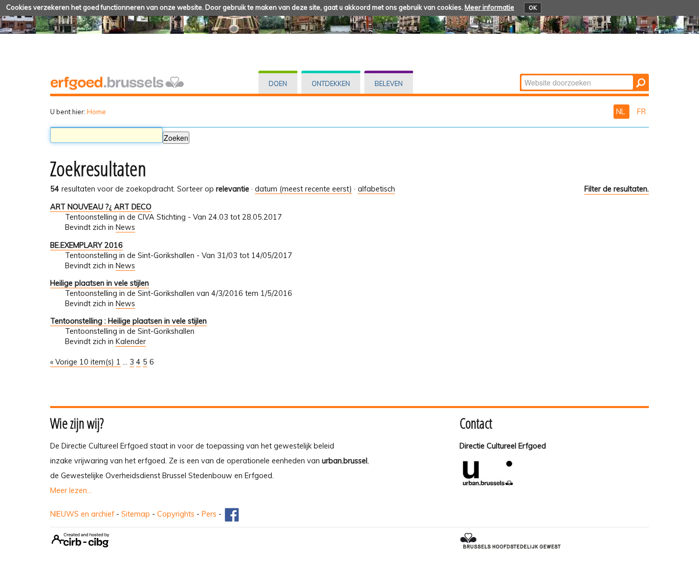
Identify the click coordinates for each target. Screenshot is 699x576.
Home (96, 112)
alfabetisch (376, 189)
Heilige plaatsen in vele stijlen (99, 283)
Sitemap (135, 514)
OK (533, 7)
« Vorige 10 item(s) (83, 362)
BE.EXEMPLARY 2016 (86, 245)
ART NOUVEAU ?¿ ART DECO (100, 206)
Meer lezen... (71, 490)
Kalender (131, 341)
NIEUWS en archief (82, 514)
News (125, 227)
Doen (278, 83)
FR (641, 111)
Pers (209, 514)
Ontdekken (331, 83)
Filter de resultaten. (616, 189)
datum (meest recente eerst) (303, 189)
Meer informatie (489, 7)
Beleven (389, 83)
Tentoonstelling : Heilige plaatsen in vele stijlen (128, 321)
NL (621, 111)
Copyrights (175, 514)
